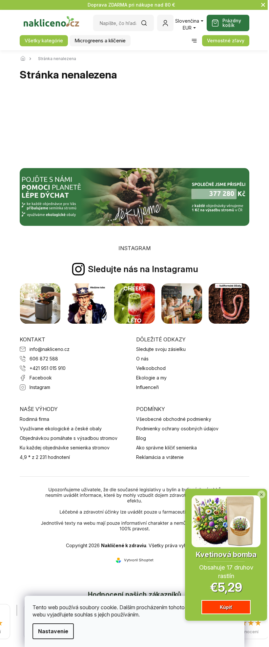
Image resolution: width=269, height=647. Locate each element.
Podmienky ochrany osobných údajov (177, 428)
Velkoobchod (151, 368)
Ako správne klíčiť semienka (166, 447)
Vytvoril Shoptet (139, 560)
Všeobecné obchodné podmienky (173, 419)
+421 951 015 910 (48, 368)
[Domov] (24, 59)
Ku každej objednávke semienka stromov (65, 447)
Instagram (40, 387)
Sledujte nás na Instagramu (143, 269)
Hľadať (147, 25)
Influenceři (147, 387)
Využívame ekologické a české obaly (61, 428)
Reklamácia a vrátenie (160, 457)
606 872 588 (44, 358)
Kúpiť (226, 607)
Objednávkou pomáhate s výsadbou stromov (68, 438)
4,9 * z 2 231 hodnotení (45, 457)
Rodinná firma (34, 419)
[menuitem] (44, 40)
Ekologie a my (151, 377)
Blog (141, 438)
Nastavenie (53, 631)
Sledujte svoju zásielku (161, 349)
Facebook (41, 377)
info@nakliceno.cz (50, 349)
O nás (142, 358)
